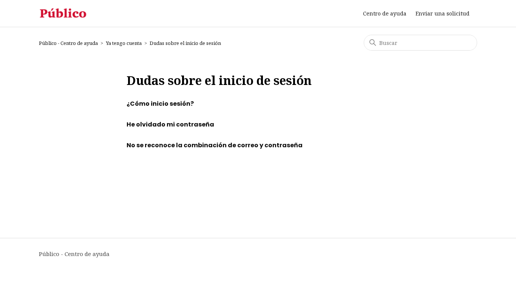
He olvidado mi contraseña (170, 124)
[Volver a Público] (63, 13)
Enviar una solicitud (443, 13)
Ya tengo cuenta (124, 43)
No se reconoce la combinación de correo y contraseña (215, 145)
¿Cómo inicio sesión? (160, 103)
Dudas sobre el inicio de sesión (185, 43)
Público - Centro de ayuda (68, 43)
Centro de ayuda (384, 13)
